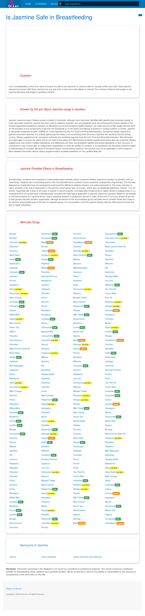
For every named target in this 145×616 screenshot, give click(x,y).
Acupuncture (79, 318)
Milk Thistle (78, 314)
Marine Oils (78, 331)
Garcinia (45, 301)
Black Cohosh (79, 301)
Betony (44, 323)
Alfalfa (44, 267)
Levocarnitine (47, 335)
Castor (44, 250)
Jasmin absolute (48, 556)
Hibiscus (77, 293)
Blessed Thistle (80, 297)
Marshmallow (47, 331)
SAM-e (12, 331)
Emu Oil (108, 297)
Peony (76, 276)
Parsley (76, 310)
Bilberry (76, 259)
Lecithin (108, 331)
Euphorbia (109, 272)
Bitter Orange (15, 297)
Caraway (45, 318)
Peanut (108, 255)
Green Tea (14, 327)
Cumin (76, 327)
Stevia (108, 480)
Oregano (45, 255)
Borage (12, 233)
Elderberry (46, 310)
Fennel (12, 280)
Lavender (13, 242)
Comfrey (77, 246)
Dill (106, 267)
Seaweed (77, 280)
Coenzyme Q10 (112, 238)
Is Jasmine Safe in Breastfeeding (49, 16)
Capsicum (77, 272)
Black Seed (14, 255)
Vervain (44, 246)
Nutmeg (76, 250)
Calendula (14, 306)
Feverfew (45, 272)
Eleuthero (109, 259)
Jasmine (13, 276)
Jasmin (12, 556)
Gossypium (110, 314)
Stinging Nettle (111, 276)
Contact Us (17, 588)
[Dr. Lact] (13, 4)
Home (28, 3)
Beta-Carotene (79, 255)
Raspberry (14, 284)
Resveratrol (46, 233)
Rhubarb (109, 301)
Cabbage (13, 267)
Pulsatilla (13, 335)
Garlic (12, 259)
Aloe (11, 289)
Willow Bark (14, 314)
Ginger (44, 259)
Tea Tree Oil (110, 289)
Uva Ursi (109, 280)
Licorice (108, 310)
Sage (11, 318)
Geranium (13, 246)
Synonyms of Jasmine (34, 545)
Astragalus (46, 314)
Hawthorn (45, 263)
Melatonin (109, 284)
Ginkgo (108, 306)
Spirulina (77, 263)
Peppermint (78, 306)
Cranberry (14, 272)
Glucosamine (111, 233)
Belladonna (46, 280)
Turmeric (77, 233)
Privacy (9, 588)
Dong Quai (14, 293)
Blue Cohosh (15, 323)
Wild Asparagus (80, 267)
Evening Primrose (49, 276)
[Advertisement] (72, 48)
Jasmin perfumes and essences (87, 556)
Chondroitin (110, 242)
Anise (75, 284)
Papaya (108, 335)
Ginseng (13, 250)
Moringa (13, 238)
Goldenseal (14, 263)
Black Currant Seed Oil (115, 246)
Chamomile (46, 327)
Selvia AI (55, 3)
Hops (107, 327)
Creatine (45, 284)
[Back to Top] (140, 15)
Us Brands (41, 3)
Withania (109, 263)
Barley (108, 323)
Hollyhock (45, 289)
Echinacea (78, 289)
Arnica (44, 306)
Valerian (76, 335)
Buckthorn (77, 323)
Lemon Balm (110, 293)
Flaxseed (109, 318)
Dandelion (109, 250)
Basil (43, 242)
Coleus (12, 310)
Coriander (13, 301)
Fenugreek (46, 238)
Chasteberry (78, 242)
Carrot (44, 297)
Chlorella (45, 293)
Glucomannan (79, 238)
